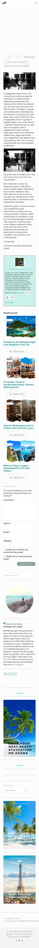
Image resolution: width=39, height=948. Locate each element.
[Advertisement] (19, 29)
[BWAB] (4, 3)
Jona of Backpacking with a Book (18, 269)
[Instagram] (22, 940)
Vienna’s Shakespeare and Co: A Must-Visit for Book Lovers (18, 426)
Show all (31, 57)
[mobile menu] (36, 3)
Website (7, 541)
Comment (9, 500)
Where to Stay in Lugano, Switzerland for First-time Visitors (16, 468)
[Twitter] (19, 940)
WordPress (25, 937)
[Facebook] (17, 940)
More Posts (9, 302)
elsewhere (20, 293)
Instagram (19, 664)
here (5, 659)
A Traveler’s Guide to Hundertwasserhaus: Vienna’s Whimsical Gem (18, 385)
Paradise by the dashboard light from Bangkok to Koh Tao (19, 343)
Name (7, 523)
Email (6, 532)
